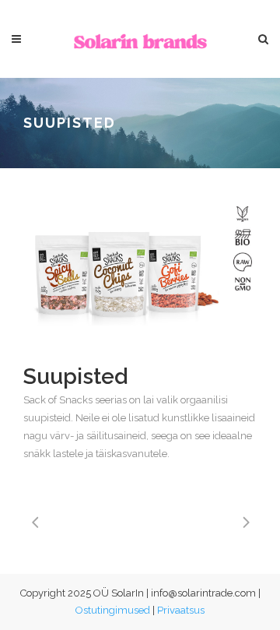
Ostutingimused (112, 610)
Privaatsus (181, 610)
